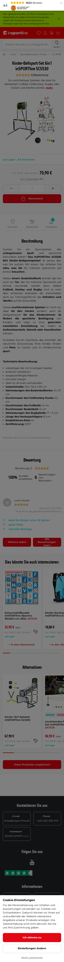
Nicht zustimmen (32, 957)
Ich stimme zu (32, 937)
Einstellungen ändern (32, 948)
